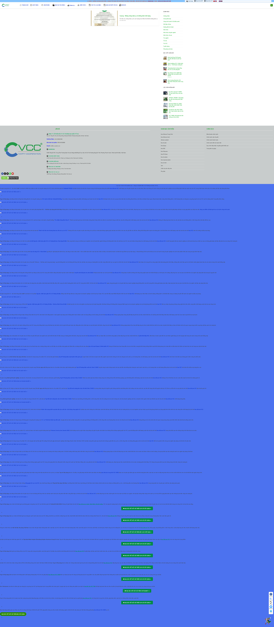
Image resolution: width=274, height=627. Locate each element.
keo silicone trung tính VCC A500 (110, 472)
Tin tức (165, 40)
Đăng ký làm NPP (199, 0)
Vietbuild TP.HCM (68, 188)
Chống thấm (166, 16)
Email (271, 612)
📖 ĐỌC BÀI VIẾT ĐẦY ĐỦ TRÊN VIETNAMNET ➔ (137, 590)
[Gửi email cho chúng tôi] (7, 173)
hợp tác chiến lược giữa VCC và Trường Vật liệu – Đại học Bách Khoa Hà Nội (47, 304)
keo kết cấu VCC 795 (89, 586)
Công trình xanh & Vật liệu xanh (171, 21)
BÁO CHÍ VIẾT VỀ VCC (112, 5)
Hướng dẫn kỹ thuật (168, 27)
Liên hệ (124, 5)
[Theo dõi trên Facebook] (2, 173)
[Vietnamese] (214, 1)
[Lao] (221, 1)
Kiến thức (83, 5)
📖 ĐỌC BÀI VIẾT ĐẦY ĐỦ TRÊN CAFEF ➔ (10, 191)
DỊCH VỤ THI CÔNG (60, 5)
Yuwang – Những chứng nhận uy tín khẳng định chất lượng (135, 15)
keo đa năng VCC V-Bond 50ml (39, 251)
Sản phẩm (46, 5)
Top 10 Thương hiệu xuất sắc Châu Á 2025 (87, 367)
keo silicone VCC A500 (100, 610)
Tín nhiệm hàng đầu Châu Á (62, 220)
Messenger (271, 608)
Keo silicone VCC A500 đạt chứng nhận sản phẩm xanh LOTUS (175, 74)
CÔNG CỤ (71, 5)
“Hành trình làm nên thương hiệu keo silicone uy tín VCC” (53, 230)
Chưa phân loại (167, 18)
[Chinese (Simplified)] (218, 1)
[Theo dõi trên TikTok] (5, 173)
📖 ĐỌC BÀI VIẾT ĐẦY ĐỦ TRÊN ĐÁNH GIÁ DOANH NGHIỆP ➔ (15, 381)
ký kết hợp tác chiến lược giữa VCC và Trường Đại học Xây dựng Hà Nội (48, 241)
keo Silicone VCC (165, 539)
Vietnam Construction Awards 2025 (60, 430)
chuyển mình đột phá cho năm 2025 (83, 272)
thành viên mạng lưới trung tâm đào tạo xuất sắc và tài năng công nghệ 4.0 (60, 409)
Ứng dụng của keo (168, 49)
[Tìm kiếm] (271, 5)
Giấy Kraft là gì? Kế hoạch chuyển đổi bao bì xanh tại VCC (174, 59)
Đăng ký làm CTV (209, 0)
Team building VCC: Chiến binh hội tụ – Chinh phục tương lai (175, 64)
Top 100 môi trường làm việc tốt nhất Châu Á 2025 (58, 398)
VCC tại (50, 419)
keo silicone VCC (114, 188)
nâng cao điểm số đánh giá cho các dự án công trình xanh (215, 209)
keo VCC (101, 199)
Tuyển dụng (190, 1)
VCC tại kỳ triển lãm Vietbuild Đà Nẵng (52, 199)
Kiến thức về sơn (167, 35)
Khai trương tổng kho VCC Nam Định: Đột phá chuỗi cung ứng (175, 81)
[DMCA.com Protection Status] (10, 178)
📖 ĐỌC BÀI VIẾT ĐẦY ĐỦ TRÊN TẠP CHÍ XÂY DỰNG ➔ (13, 202)
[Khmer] (220, 1)
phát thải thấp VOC (144, 335)
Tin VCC (165, 43)
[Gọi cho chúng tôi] (10, 173)
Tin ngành (165, 38)
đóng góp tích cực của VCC (32, 483)
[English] (216, 1)
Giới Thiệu (35, 5)
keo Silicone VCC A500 (54, 574)
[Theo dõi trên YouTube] (12, 173)
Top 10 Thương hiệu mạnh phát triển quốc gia (70, 356)
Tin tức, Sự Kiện (96, 5)
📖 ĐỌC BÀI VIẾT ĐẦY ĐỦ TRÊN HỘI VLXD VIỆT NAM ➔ (14, 360)
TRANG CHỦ (25, 5)
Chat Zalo (271, 600)
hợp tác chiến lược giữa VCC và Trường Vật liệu (49, 293)
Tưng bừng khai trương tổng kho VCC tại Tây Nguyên (175, 68)
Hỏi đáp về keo (167, 24)
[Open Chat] (267, 620)
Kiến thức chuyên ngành (169, 32)
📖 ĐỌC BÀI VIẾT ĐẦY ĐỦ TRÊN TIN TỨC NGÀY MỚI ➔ (13, 370)
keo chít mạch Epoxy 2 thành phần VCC (99, 346)
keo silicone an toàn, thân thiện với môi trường (91, 504)
